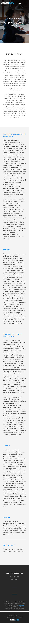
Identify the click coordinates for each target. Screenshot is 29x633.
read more (21, 605)
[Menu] (20, 3)
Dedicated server (14, 576)
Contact (20, 617)
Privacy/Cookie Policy (10, 617)
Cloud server (14, 579)
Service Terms (13, 615)
